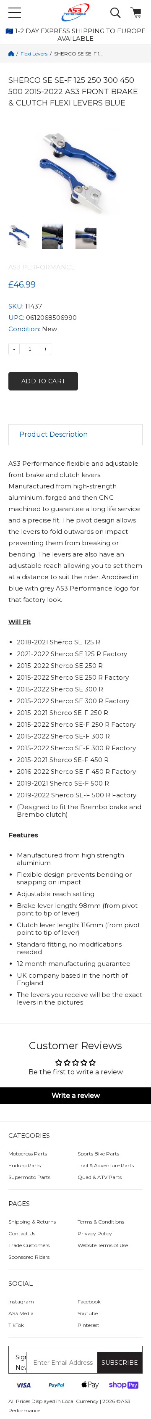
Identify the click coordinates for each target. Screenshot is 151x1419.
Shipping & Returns (32, 1222)
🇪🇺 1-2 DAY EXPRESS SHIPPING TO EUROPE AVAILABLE (75, 34)
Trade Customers (28, 1245)
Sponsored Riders (28, 1257)
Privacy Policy (95, 1233)
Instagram (21, 1301)
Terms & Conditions (101, 1222)
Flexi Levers (34, 54)
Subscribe (120, 1362)
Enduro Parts (24, 1165)
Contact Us (21, 1233)
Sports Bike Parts (98, 1153)
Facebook (89, 1301)
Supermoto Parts (29, 1177)
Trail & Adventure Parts (106, 1165)
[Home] (11, 53)
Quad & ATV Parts (100, 1177)
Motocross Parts (27, 1153)
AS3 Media (21, 1313)
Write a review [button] (76, 1096)
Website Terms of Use (103, 1245)
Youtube (88, 1313)
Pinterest (88, 1325)
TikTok (16, 1325)
